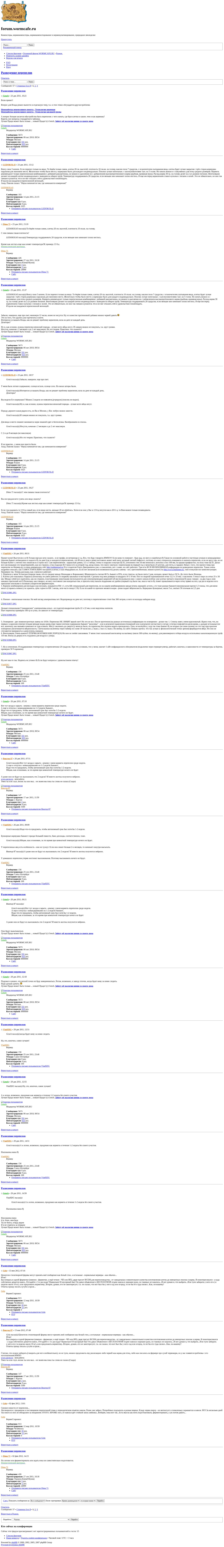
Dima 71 (6, 224)
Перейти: (7, 1519)
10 (22, 1305)
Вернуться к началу (9, 153)
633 (23, 144)
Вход (8, 67)
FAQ (8, 62)
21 (23, 1307)
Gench (6, 96)
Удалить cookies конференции (34, 1538)
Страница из (23, 86)
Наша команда (12, 1538)
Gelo (5, 1271)
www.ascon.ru (7, 779)
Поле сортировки (54, 1501)
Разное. (59, 53)
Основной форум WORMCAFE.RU (38, 53)
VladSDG (7, 553)
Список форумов (13, 53)
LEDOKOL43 (9, 165)
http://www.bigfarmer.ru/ (174, 569)
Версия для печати (14, 58)
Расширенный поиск (12, 47)
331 (22, 142)
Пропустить (6, 39)
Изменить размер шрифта (17, 56)
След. (5, 1501)
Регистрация (11, 65)
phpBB (14, 1542)
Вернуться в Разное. (10, 1514)
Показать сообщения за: (19, 1501)
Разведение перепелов (16, 72)
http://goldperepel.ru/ (55, 567)
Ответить (5, 78)
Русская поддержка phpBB (12, 1545)
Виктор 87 (8, 758)
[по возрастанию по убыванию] (92, 1501)
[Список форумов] (14, 22)
